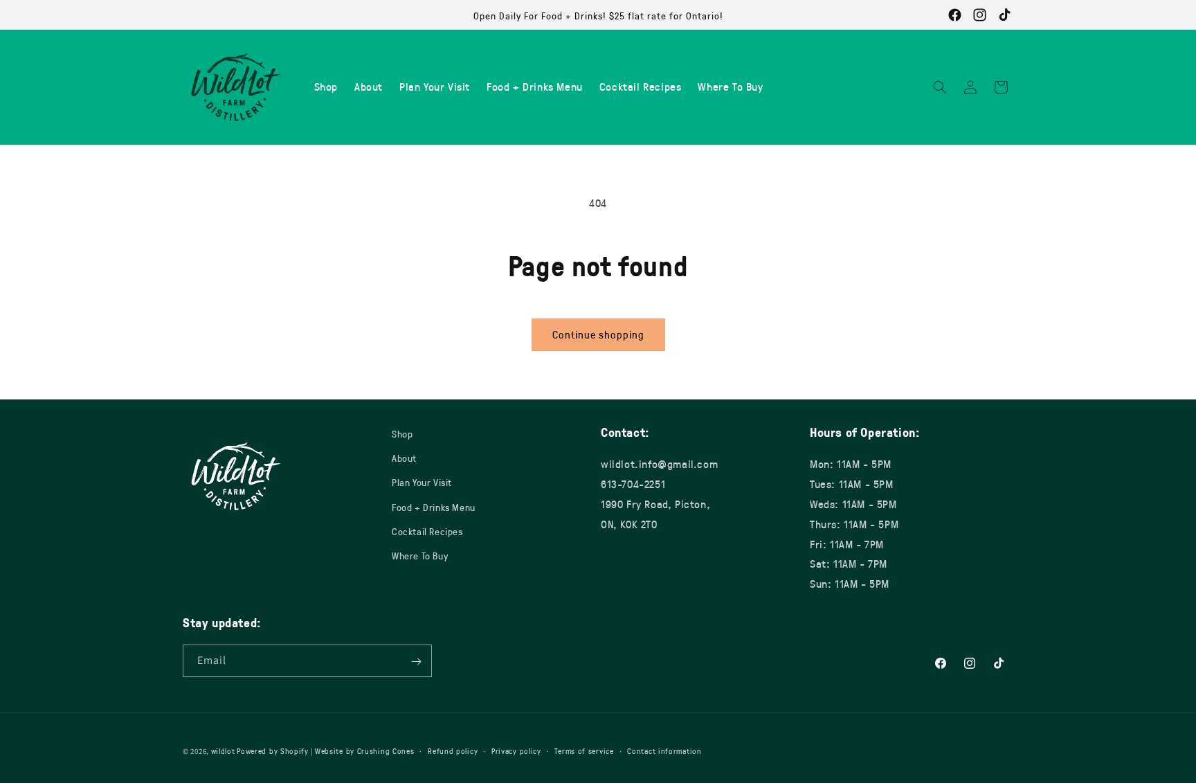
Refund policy (453, 750)
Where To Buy (420, 555)
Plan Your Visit (422, 482)
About (404, 458)
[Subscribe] (416, 661)
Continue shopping (598, 334)
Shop (402, 433)
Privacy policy (516, 750)
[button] (940, 87)
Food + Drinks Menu (433, 507)
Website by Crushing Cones (365, 751)
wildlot (223, 751)
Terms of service (583, 750)
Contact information (664, 750)
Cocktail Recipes (427, 531)
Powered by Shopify (273, 751)
